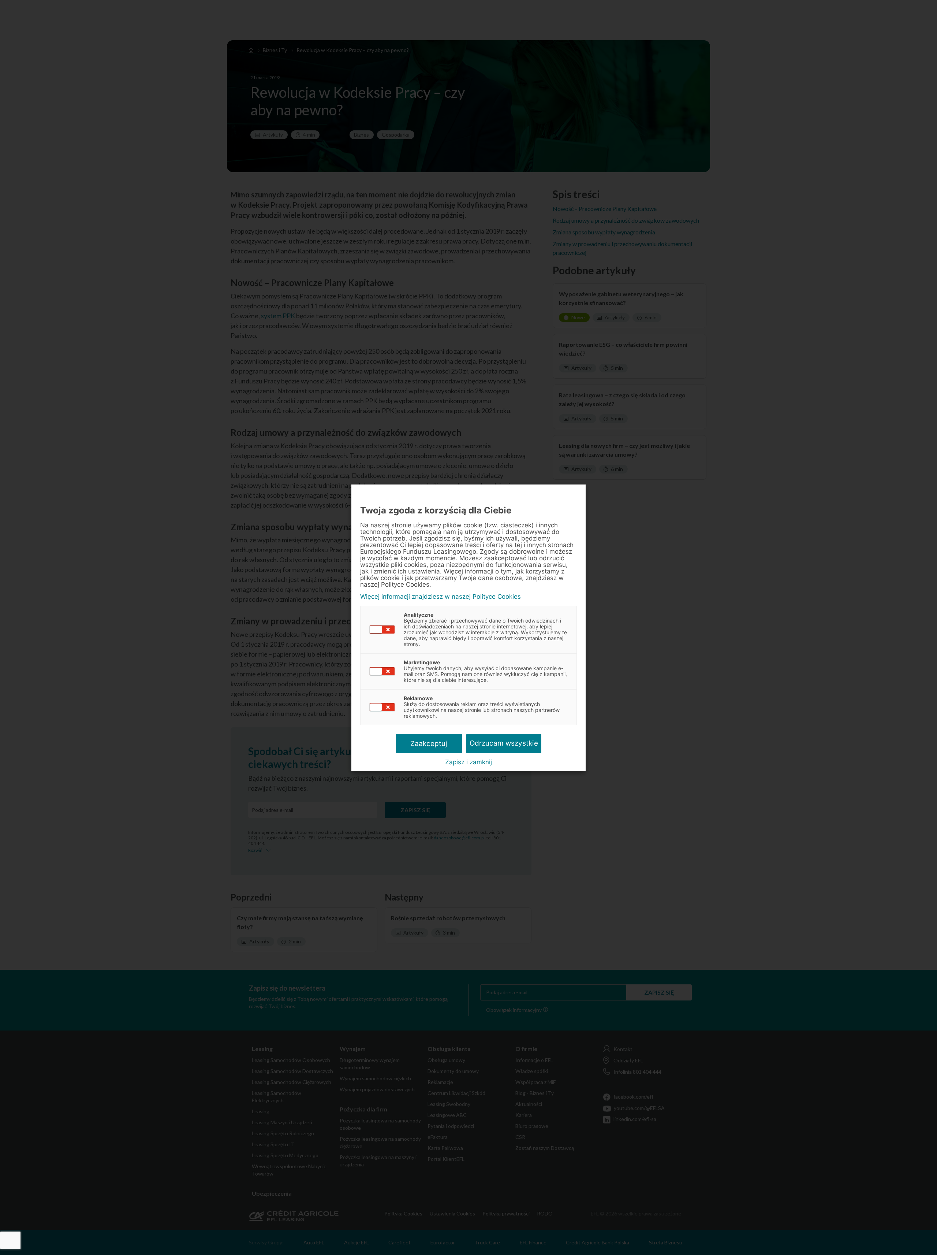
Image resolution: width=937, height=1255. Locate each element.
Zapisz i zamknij (468, 762)
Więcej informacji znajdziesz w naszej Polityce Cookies (440, 597)
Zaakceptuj (428, 743)
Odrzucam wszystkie (504, 743)
